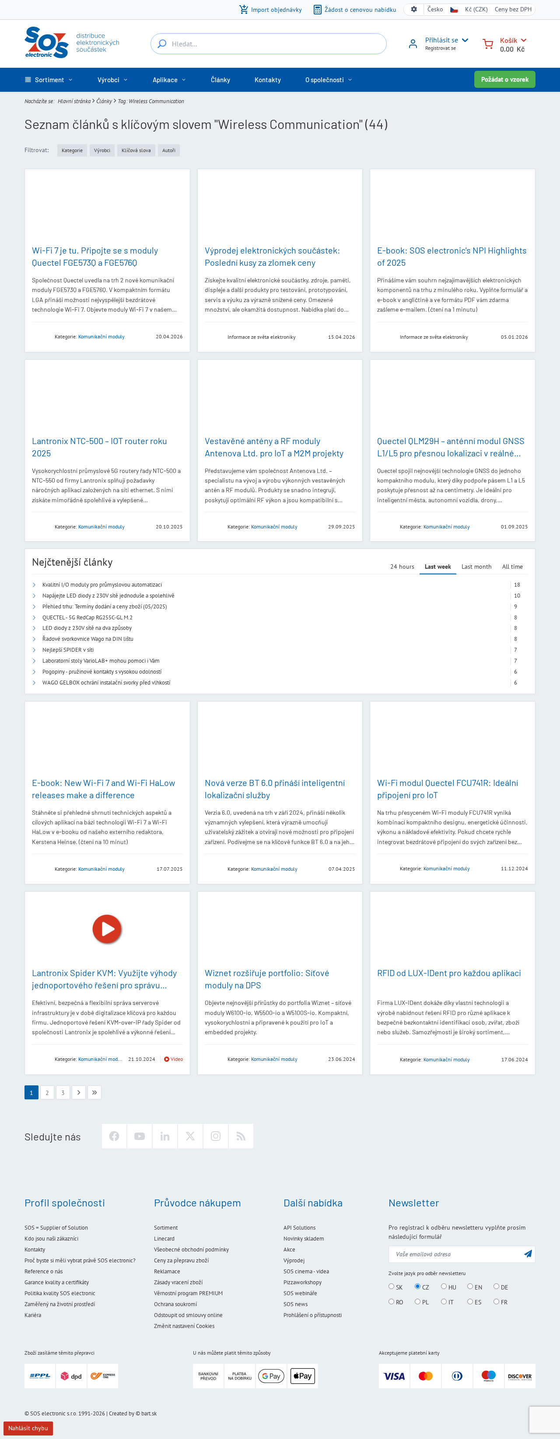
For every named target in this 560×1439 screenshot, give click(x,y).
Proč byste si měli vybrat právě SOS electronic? (80, 1260)
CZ (424, 1287)
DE (503, 1287)
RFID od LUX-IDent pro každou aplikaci (449, 972)
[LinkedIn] (165, 1136)
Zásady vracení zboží (178, 1282)
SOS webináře (300, 1293)
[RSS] (241, 1136)
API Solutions (299, 1227)
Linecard (164, 1238)
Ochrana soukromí (175, 1304)
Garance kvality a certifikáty (56, 1282)
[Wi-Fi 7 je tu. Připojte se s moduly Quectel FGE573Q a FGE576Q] (107, 206)
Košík (508, 40)
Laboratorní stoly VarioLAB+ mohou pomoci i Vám (101, 660)
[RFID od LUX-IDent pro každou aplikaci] (452, 929)
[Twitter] (190, 1136)
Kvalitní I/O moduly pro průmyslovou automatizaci (102, 584)
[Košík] (488, 43)
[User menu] (463, 40)
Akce (289, 1249)
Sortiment (166, 1227)
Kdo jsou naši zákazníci (51, 1238)
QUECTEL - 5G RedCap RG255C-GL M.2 (87, 617)
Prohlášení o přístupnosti (313, 1315)
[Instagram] (215, 1136)
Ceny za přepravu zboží (181, 1260)
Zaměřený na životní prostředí (59, 1304)
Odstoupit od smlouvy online (188, 1315)
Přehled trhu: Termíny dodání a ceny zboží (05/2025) (104, 606)
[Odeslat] (528, 1253)
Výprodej (294, 1260)
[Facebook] (114, 1136)
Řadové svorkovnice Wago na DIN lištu (87, 639)
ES (477, 1302)
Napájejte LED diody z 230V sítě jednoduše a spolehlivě (108, 595)
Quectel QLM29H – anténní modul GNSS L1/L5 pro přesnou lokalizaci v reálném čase (451, 452)
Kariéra (32, 1315)
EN (477, 1287)
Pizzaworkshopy (303, 1282)
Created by (121, 1413)
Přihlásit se (441, 39)
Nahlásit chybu (28, 1428)
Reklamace (167, 1271)
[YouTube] (139, 1136)
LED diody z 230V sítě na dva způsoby (87, 628)
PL (424, 1302)
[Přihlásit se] (413, 47)
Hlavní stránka (74, 101)
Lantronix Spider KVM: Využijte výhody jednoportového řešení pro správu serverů (104, 984)
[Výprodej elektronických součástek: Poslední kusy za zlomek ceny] (280, 206)
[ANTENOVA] (213, 526)
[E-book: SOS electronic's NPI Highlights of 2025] (452, 206)
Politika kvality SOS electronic (59, 1293)
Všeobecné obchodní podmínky (191, 1249)
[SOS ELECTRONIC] (213, 336)
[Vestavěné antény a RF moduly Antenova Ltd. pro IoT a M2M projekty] (280, 397)
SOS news (296, 1304)
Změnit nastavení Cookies (184, 1326)
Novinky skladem (304, 1238)
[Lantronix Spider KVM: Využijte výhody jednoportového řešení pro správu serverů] (107, 929)
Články (104, 101)
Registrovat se (440, 48)
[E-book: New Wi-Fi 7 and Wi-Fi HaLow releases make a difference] (107, 739)
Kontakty (34, 1249)
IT (450, 1302)
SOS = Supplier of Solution (56, 1227)
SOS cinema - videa (306, 1271)
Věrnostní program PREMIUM (188, 1293)
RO (398, 1302)
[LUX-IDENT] (386, 1059)
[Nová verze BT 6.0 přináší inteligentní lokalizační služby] (280, 739)
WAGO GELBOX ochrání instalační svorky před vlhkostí (106, 682)
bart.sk (149, 1413)
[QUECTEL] (40, 336)
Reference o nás (43, 1271)
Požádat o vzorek (504, 79)
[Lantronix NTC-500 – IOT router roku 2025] (107, 397)
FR (503, 1302)
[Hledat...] (162, 43)
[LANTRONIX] (40, 526)
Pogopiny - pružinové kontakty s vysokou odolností (101, 671)
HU (451, 1287)
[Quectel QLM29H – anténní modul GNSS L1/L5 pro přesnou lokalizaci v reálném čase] (452, 397)
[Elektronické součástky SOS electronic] (71, 42)
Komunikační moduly (101, 336)
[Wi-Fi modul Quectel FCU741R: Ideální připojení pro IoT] (452, 739)
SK (398, 1287)
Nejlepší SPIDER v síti (68, 649)
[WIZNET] (213, 1058)
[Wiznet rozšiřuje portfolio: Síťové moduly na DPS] (280, 929)
